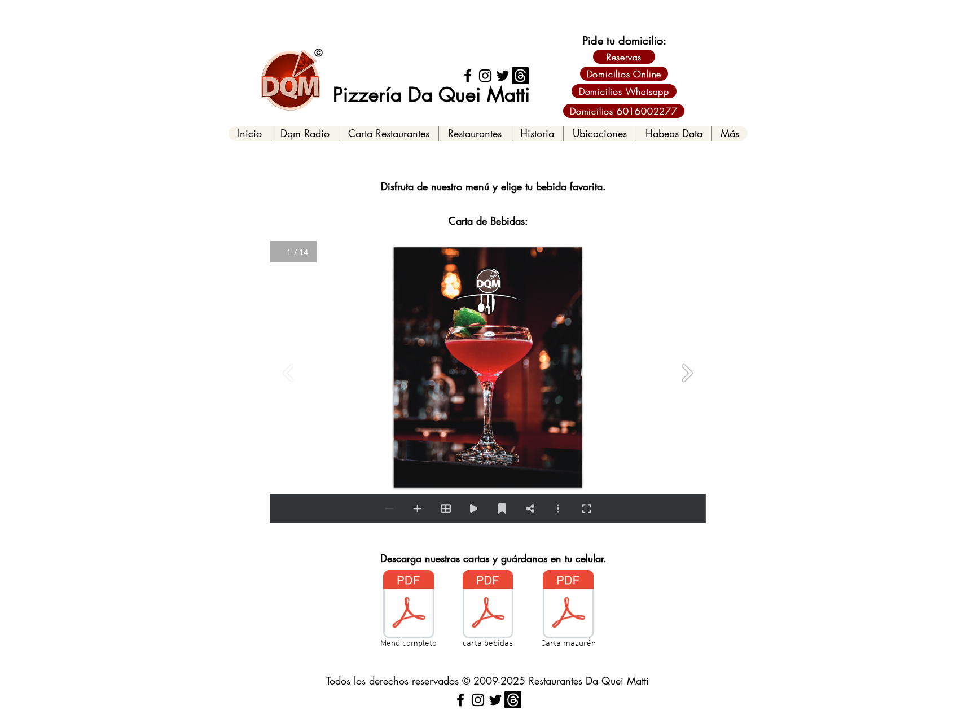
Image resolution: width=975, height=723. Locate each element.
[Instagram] (485, 75)
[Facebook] (467, 75)
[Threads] (520, 75)
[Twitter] (502, 75)
